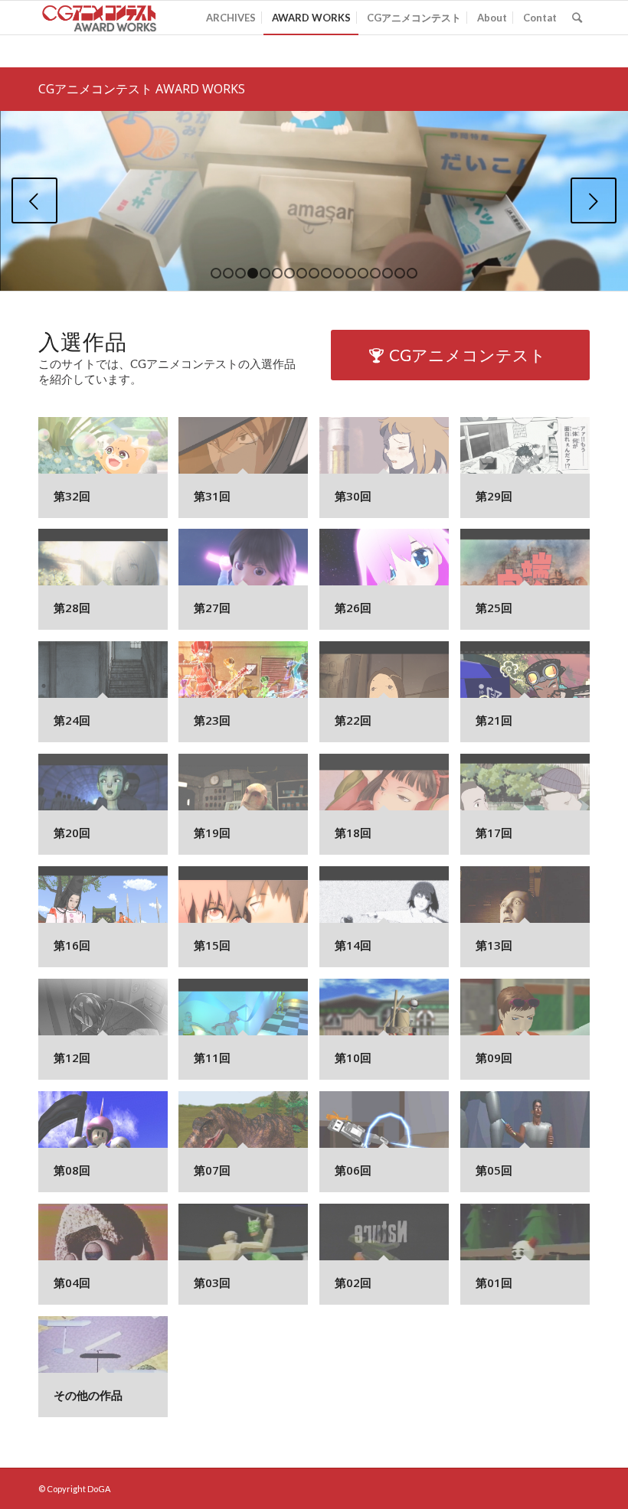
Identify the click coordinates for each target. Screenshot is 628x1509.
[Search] (577, 17)
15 (387, 273)
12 (350, 273)
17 (412, 273)
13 (363, 273)
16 (399, 273)
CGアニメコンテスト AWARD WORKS (141, 88)
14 (375, 273)
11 (338, 273)
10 (326, 273)
